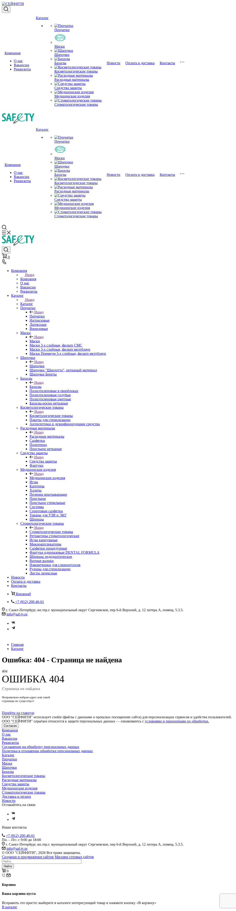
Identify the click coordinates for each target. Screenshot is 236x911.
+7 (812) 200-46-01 (20, 836)
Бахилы (60, 63)
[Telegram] (13, 629)
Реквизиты (22, 69)
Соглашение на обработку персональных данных (40, 747)
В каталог (9, 907)
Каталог (42, 18)
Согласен (10, 726)
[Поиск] (6, 9)
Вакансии (21, 65)
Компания (13, 53)
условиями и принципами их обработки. (177, 721)
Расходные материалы (71, 79)
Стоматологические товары (76, 104)
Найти (8, 866)
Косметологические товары (76, 71)
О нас (18, 61)
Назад (29, 275)
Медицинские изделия (72, 96)
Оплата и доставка (140, 63)
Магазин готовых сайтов (74, 857)
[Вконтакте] (13, 623)
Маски (59, 46)
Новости (113, 63)
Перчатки (62, 30)
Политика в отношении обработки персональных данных (47, 751)
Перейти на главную (18, 713)
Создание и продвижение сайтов (28, 857)
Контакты (167, 63)
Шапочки (61, 55)
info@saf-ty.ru (16, 614)
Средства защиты (68, 88)
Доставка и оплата (16, 796)
